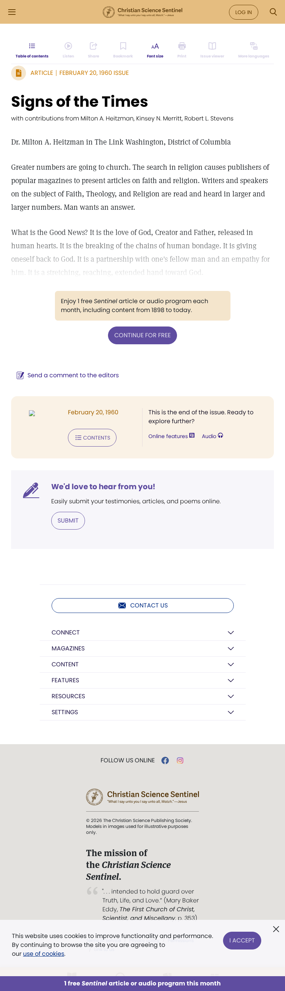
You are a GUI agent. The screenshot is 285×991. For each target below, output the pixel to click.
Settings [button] (65, 712)
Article (41, 73)
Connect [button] (66, 632)
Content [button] (65, 664)
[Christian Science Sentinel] (142, 12)
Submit (68, 520)
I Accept (242, 940)
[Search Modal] (273, 12)
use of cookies (43, 953)
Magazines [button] (68, 648)
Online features (168, 436)
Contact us (149, 605)
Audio (210, 436)
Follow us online (128, 760)
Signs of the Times (79, 101)
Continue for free (142, 335)
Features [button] (65, 680)
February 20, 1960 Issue (94, 73)
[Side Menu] (12, 12)
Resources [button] (68, 696)
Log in (243, 12)
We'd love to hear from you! (103, 486)
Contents (96, 437)
